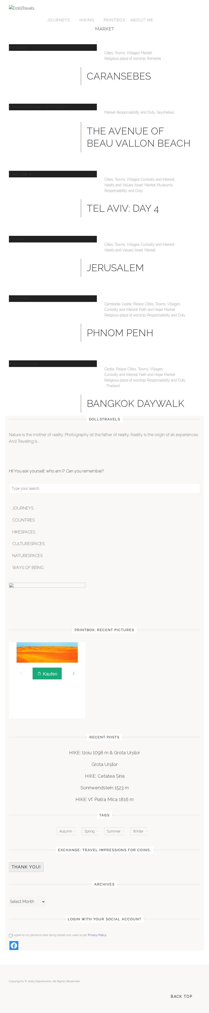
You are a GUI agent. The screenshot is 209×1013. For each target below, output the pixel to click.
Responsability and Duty (136, 112)
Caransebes (119, 76)
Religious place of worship (125, 58)
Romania (154, 58)
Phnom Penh (120, 333)
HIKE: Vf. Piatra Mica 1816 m (104, 799)
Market (146, 53)
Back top (181, 996)
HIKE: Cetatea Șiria (104, 776)
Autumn (65, 831)
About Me (141, 20)
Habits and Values (118, 185)
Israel (139, 185)
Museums (165, 185)
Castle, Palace (132, 304)
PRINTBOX (115, 20)
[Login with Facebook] (13, 945)
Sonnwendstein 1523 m (105, 787)
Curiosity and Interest (157, 179)
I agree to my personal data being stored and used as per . (59, 935)
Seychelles (165, 112)
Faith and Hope (151, 310)
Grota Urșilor (105, 764)
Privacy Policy (97, 935)
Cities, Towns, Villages (121, 53)
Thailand (113, 386)
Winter (138, 831)
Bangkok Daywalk (135, 403)
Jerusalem (115, 267)
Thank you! (26, 867)
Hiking (87, 20)
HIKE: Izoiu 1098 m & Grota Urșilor (104, 752)
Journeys (58, 20)
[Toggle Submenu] (191, 508)
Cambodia (112, 304)
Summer (114, 831)
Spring (89, 831)
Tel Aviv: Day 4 (123, 208)
